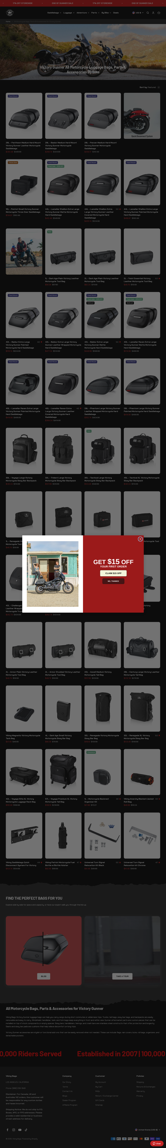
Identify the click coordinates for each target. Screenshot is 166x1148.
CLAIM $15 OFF (113, 573)
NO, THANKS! (113, 581)
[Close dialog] (140, 539)
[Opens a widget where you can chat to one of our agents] (157, 1144)
